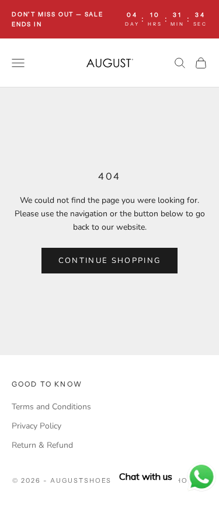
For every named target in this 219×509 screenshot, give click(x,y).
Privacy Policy (36, 425)
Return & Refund (42, 445)
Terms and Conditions (51, 406)
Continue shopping (109, 260)
